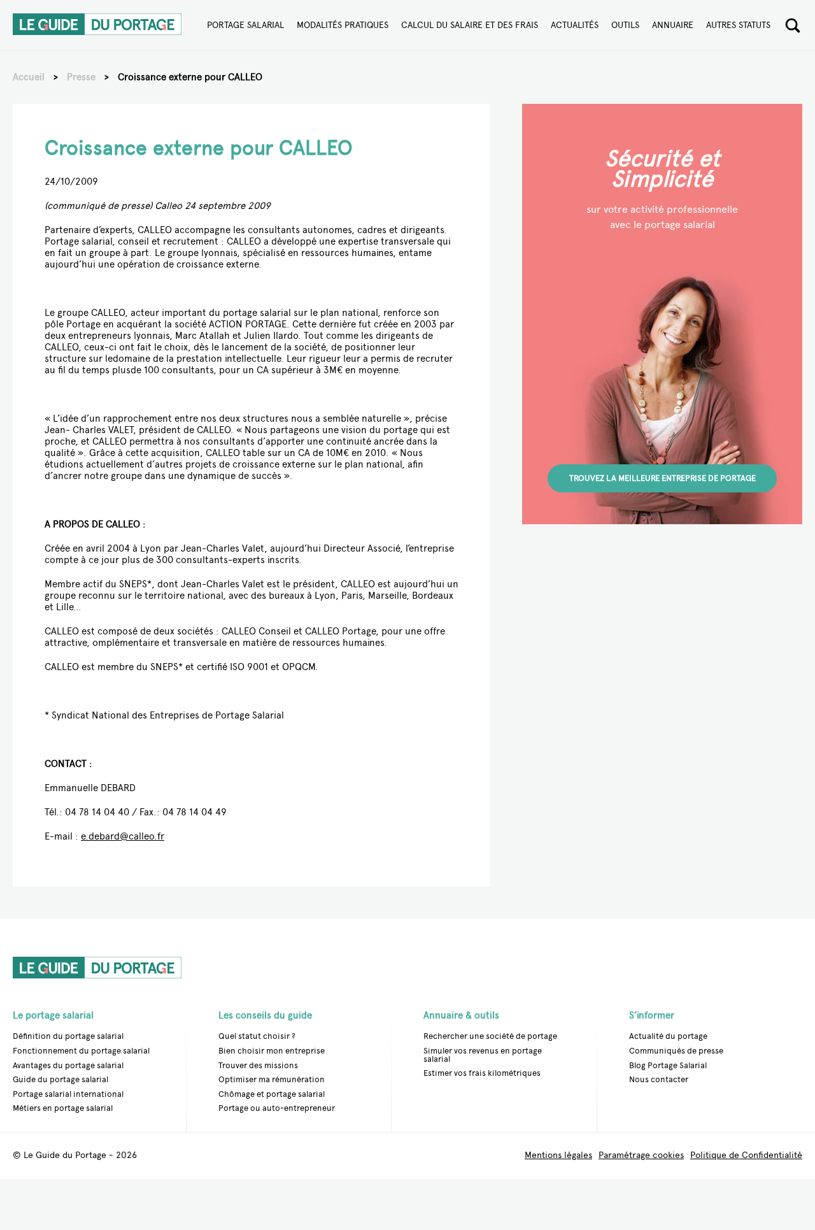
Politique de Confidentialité (746, 1156)
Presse (81, 77)
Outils (625, 25)
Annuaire (672, 25)
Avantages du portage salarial (68, 1065)
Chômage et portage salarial (271, 1094)
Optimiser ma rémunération (271, 1079)
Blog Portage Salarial (668, 1065)
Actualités (575, 25)
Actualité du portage (668, 1036)
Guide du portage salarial (60, 1079)
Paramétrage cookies (641, 1156)
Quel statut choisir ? (256, 1036)
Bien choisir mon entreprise (271, 1050)
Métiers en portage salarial (63, 1108)
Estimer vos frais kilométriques (482, 1073)
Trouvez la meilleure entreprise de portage (662, 478)
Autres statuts (738, 25)
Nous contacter (658, 1079)
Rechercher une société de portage (490, 1036)
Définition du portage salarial (68, 1036)
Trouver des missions (258, 1065)
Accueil (29, 77)
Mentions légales (558, 1156)
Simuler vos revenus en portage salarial (482, 1055)
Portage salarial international (68, 1094)
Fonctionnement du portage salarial (81, 1050)
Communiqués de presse (676, 1050)
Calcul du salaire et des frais (469, 25)
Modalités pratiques (342, 25)
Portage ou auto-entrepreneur (276, 1108)
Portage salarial (245, 25)
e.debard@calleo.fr (122, 836)
